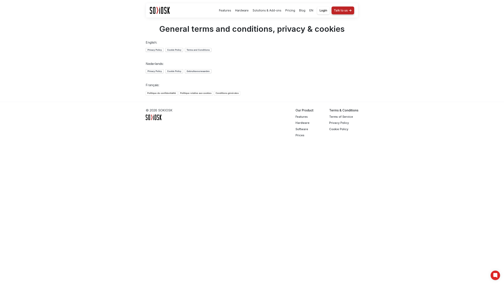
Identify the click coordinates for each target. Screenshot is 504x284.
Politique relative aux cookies (195, 93)
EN (311, 10)
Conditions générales (227, 93)
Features (225, 10)
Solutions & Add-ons (267, 10)
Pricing (290, 10)
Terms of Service (341, 116)
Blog (302, 10)
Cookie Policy (338, 129)
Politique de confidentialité (161, 93)
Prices (300, 135)
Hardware (242, 10)
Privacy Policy (339, 122)
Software (302, 129)
